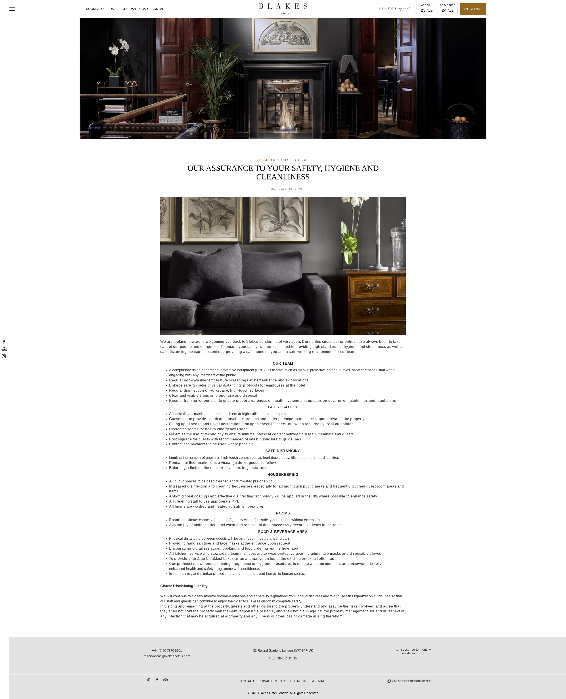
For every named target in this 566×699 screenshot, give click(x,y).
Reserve (473, 9)
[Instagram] (4, 356)
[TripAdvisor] (4, 349)
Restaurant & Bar (132, 9)
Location (298, 681)
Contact (158, 9)
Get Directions (283, 658)
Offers (107, 9)
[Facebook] (4, 342)
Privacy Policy (272, 681)
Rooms (92, 9)
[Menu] (12, 8)
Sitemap (318, 681)
